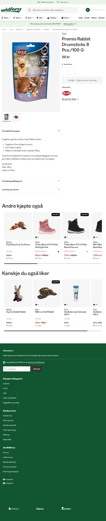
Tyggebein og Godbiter (33, 29)
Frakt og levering (9, 430)
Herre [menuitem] (6, 18)
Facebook (9, 479)
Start (4, 29)
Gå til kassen (97, 10)
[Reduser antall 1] (64, 70)
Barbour (9, 242)
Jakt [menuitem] (40, 18)
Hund (11, 29)
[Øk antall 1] (73, 70)
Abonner (36, 369)
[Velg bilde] (6, 117)
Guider (87, 18)
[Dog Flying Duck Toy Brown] (18, 226)
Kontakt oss (7, 415)
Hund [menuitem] (66, 18)
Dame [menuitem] (18, 18)
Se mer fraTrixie (69, 99)
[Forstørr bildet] (31, 72)
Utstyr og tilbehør (9, 398)
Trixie (64, 33)
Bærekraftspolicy (9, 462)
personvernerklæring (36, 362)
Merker (94, 18)
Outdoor (6, 383)
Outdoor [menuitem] (53, 18)
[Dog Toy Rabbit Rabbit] (18, 293)
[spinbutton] (68, 70)
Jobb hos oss (8, 457)
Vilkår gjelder (68, 24)
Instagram (9, 483)
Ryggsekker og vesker (11, 402)
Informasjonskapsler (11, 471)
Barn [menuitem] (29, 18)
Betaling (6, 435)
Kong (37, 309)
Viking (37, 242)
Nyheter (101, 18)
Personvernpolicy (9, 467)
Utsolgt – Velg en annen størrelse (82, 80)
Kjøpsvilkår (7, 439)
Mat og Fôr (19, 29)
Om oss (6, 452)
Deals (81, 18)
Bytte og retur (8, 420)
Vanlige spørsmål (9, 425)
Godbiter (46, 29)
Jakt (4, 393)
